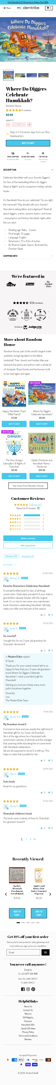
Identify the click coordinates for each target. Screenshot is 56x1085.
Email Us (28, 969)
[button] (28, 39)
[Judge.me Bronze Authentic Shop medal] (42, 315)
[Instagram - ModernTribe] (28, 989)
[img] (11, 573)
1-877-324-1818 (31, 973)
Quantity (10, 120)
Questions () (28, 556)
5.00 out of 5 (35, 504)
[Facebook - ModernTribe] (23, 989)
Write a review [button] (28, 538)
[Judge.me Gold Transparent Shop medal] (28, 315)
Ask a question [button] (28, 545)
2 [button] (26, 839)
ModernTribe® (32, 1073)
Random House (13, 105)
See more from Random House (28, 485)
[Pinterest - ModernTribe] (33, 989)
